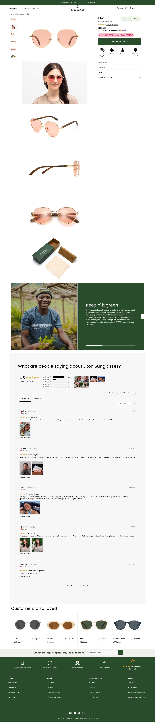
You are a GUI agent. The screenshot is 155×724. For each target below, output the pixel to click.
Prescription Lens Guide (137, 697)
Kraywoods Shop (67, 718)
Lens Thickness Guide (136, 692)
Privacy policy (93, 718)
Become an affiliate (54, 697)
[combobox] (86, 713)
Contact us (93, 697)
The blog (131, 682)
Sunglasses (12, 687)
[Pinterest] (79, 713)
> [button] (87, 586)
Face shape (132, 687)
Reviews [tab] (23, 399)
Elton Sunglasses (25, 438)
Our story (50, 682)
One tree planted (53, 692)
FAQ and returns (95, 692)
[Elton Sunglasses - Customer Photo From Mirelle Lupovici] (78, 379)
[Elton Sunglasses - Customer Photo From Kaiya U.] (101, 379)
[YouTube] (75, 713)
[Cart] (143, 8)
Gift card (11, 697)
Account (135, 8)
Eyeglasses (12, 682)
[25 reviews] (108, 25)
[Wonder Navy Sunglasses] (127, 625)
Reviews (50, 687)
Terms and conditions (81, 718)
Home (11, 14)
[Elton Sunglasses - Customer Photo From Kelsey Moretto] (78, 385)
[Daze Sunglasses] (27, 625)
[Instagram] (70, 713)
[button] (119, 30)
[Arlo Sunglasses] (94, 625)
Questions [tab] (37, 399)
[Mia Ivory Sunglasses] (60, 625)
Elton (28, 14)
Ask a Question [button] (110, 393)
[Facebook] (66, 713)
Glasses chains (14, 692)
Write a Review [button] (128, 393)
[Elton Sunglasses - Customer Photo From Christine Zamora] (85, 379)
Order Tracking (94, 687)
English (84, 713)
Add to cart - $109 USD (119, 41)
